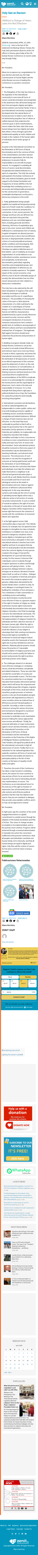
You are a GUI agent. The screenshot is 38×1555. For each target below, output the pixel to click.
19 (32, 1360)
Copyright (19, 1529)
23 (19, 1364)
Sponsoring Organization (28, 1525)
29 (14, 1368)
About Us (3, 1525)
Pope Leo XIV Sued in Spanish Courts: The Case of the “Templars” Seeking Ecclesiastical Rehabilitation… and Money (23, 1245)
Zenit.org (6, 45)
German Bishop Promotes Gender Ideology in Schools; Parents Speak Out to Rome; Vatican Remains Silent (22, 1269)
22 (14, 1364)
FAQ (9, 1525)
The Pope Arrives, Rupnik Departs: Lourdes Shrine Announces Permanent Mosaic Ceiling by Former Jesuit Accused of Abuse (18, 1215)
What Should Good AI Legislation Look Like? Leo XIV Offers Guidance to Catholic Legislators (11, 1390)
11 (27, 1357)
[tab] (11, 1482)
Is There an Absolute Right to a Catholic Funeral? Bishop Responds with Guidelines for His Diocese (22, 1280)
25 (27, 1364)
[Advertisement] (19, 1035)
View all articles (8, 942)
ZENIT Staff (22, 29)
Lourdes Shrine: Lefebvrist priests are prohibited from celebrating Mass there (22, 1257)
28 (10, 1368)
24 (23, 1364)
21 (10, 1364)
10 (23, 1357)
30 (19, 1368)
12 (32, 1357)
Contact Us (28, 1529)
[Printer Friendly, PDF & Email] (7, 856)
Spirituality (6, 31)
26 (32, 1364)
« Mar (5, 1372)
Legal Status (10, 1529)
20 (6, 1364)
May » (10, 1372)
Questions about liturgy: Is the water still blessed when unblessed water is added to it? (23, 1233)
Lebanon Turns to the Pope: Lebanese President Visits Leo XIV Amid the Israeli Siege (11, 1407)
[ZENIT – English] (10, 4)
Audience (15, 1525)
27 (6, 1368)
